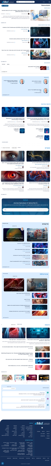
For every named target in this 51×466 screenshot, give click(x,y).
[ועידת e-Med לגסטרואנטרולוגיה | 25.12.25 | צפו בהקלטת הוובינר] (42, 367)
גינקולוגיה (15, 427)
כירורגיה (31, 431)
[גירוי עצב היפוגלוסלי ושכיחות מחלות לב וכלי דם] (38, 156)
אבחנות (48, 435)
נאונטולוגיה (30, 432)
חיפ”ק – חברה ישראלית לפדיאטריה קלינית (29, 454)
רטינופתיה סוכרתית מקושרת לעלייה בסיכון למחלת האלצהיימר (11, 81)
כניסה (44, 1)
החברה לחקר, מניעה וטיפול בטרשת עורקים (21, 451)
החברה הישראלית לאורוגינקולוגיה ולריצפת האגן (29, 451)
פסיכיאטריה (23, 433)
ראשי (48, 458)
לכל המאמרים (4, 61)
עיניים (8, 432)
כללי (24, 431)
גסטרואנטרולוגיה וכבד (29, 428)
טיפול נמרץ (23, 429)
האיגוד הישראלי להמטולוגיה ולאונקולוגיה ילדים (22, 445)
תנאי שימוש (9, 458)
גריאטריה (23, 428)
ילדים (16, 429)
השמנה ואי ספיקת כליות (36, 81)
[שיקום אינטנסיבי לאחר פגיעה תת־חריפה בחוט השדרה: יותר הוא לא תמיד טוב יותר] (40, 55)
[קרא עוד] (43, 68)
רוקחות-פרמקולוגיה (21, 435)
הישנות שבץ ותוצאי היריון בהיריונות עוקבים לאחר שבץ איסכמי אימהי (33, 406)
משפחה (7, 431)
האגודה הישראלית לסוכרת (6, 443)
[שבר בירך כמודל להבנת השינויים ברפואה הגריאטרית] (40, 43)
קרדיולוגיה (15, 433)
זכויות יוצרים (28, 458)
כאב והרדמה (7, 429)
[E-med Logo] (8, 2)
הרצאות (48, 433)
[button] (1, 377)
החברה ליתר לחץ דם (13, 450)
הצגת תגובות (9, 386)
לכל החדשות (4, 22)
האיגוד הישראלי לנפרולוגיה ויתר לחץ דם (5, 445)
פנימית (31, 433)
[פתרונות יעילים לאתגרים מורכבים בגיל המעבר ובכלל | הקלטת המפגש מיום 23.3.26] (42, 348)
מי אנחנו (44, 458)
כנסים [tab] (8, 64)
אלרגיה (8, 425)
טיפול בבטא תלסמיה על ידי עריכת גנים (34, 90)
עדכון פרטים (47, 460)
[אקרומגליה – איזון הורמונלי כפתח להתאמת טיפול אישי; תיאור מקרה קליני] (42, 361)
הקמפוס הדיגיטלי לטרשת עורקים (34, 66)
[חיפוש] (32, 1)
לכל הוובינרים (6, 317)
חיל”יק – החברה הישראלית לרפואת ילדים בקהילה (6, 451)
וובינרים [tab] (3, 64)
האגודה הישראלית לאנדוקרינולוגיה (22, 443)
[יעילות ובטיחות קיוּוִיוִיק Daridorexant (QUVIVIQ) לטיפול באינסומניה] (40, 32)
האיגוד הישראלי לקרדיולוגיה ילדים (29, 448)
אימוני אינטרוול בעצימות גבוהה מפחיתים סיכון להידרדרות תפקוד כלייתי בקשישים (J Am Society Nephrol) (38, 119)
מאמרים (38, 431)
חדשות (43, 431)
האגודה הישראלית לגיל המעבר (13, 443)
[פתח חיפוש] (18, 1)
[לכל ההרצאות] (1, 371)
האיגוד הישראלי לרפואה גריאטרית (21, 448)
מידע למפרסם (38, 458)
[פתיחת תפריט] (49, 2)
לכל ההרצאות (4, 371)
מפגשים (48, 438)
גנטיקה (8, 427)
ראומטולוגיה (7, 433)
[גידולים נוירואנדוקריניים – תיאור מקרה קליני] (14, 333)
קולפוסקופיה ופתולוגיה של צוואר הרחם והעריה (21, 454)
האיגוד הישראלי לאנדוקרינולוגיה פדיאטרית (30, 445)
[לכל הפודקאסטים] (2, 94)
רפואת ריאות (30, 436)
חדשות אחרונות (5, 142)
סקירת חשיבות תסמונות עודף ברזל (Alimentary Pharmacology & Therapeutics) (15, 119)
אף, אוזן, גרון (23, 427)
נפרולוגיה (15, 432)
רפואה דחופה (15, 435)
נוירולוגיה (23, 432)
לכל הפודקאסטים (6, 94)
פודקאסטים (43, 435)
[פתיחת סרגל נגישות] (2, 463)
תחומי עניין (43, 433)
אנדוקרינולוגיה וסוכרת (29, 427)
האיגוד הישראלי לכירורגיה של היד (14, 445)
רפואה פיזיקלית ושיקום (5, 435)
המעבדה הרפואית (29, 429)
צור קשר (33, 458)
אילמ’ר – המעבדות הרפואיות (29, 443)
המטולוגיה (7, 428)
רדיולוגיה (31, 435)
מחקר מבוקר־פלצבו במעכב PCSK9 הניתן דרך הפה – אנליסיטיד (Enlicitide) (32, 393)
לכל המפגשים (4, 71)
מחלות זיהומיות (14, 431)
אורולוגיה (23, 425)
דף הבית (48, 431)
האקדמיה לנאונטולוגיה (5, 448)
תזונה (24, 436)
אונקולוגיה (30, 425)
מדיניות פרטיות (21, 458)
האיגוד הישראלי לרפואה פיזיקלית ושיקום (13, 448)
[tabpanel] (25, 68)
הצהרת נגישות (15, 458)
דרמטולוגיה (15, 428)
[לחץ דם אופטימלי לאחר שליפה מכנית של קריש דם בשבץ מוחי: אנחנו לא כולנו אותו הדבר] (38, 176)
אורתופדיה (15, 425)
